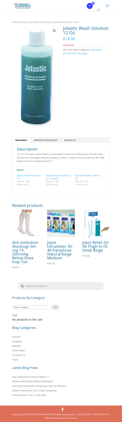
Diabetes (16, 345)
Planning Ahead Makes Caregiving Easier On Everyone (39, 385)
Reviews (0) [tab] (70, 140)
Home (15, 22)
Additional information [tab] (45, 140)
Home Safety (18, 350)
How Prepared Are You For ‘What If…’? (30, 376)
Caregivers (17, 341)
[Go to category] (56, 307)
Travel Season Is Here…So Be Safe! (29, 395)
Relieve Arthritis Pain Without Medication (32, 381)
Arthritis (16, 336)
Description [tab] (21, 140)
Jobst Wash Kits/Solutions (40, 22)
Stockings (23, 22)
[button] (54, 30)
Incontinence (18, 355)
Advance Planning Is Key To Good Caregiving (34, 390)
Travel (15, 359)
